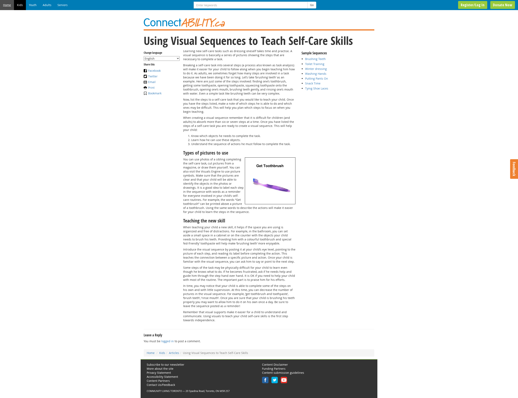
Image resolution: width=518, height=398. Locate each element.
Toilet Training (314, 64)
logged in (167, 341)
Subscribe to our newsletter (165, 364)
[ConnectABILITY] (259, 22)
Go (312, 5)
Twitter (153, 76)
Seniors (62, 5)
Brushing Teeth (315, 59)
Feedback (514, 169)
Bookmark (154, 93)
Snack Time (313, 83)
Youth (33, 5)
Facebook (154, 71)
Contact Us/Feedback (161, 385)
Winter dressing (316, 69)
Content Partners (158, 381)
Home (7, 5)
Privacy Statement (159, 373)
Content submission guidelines (283, 373)
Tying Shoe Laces (316, 88)
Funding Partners (274, 369)
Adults (47, 5)
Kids (20, 5)
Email (152, 82)
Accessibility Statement (162, 377)
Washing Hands (315, 74)
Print (151, 87)
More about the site (160, 369)
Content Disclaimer (275, 364)
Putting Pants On (316, 78)
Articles (174, 353)
